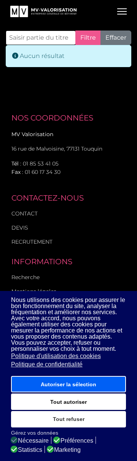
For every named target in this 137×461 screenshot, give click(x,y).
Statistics (30, 450)
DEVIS (19, 227)
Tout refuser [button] (68, 419)
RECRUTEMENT (32, 241)
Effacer (115, 37)
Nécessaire (33, 441)
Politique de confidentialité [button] (47, 364)
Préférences (77, 441)
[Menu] (122, 11)
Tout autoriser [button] (68, 402)
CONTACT (24, 213)
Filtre (88, 37)
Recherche (25, 277)
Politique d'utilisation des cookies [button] (56, 356)
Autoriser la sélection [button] (68, 384)
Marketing (67, 450)
